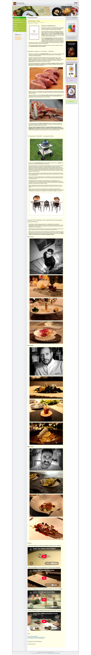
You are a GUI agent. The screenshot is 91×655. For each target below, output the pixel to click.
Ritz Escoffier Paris (18, 38)
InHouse (36, 653)
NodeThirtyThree (57, 653)
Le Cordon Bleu (18, 39)
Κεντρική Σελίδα (16, 19)
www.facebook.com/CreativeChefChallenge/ (36, 638)
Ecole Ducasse (18, 36)
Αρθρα (15, 31)
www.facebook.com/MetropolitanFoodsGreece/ (36, 637)
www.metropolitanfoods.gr (33, 636)
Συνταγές (15, 26)
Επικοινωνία (75, 4)
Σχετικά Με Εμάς (69, 4)
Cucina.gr (20, 3)
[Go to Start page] (15, 3)
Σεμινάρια (15, 24)
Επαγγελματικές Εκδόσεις (18, 22)
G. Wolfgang (50, 653)
